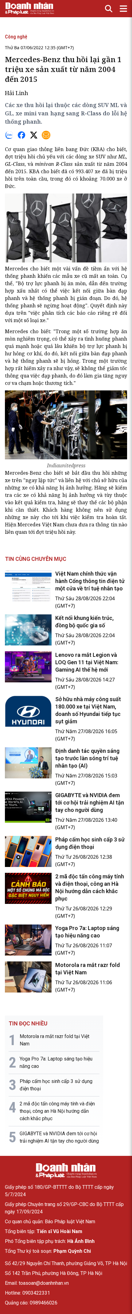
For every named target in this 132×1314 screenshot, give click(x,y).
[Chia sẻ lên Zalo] (9, 135)
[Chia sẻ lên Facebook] (21, 135)
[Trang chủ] (66, 1171)
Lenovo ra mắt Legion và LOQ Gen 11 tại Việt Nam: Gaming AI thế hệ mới (86, 662)
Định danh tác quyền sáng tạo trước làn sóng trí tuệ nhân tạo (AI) (87, 758)
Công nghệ (16, 37)
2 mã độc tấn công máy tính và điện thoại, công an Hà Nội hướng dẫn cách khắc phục (57, 1111)
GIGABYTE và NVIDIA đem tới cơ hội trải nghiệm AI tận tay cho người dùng (89, 802)
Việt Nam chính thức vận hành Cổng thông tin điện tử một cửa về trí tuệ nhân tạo (90, 581)
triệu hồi (24, 156)
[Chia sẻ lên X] (33, 135)
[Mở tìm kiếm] (108, 8)
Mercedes (16, 268)
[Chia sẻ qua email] (46, 135)
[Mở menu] (123, 8)
